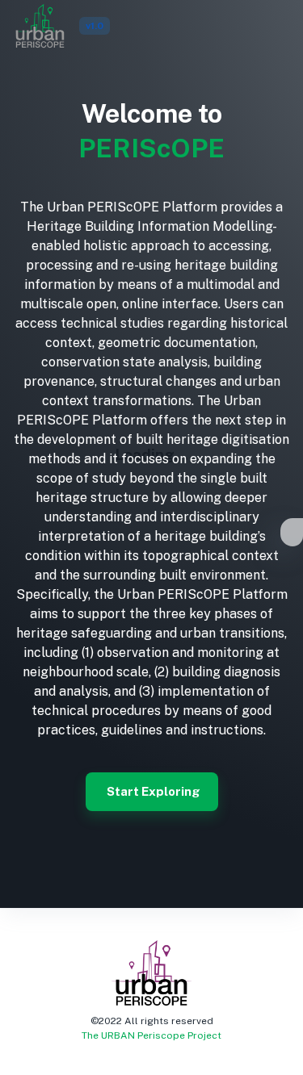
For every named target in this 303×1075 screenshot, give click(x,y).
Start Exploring (153, 791)
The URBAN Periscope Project (151, 1035)
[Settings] (292, 535)
